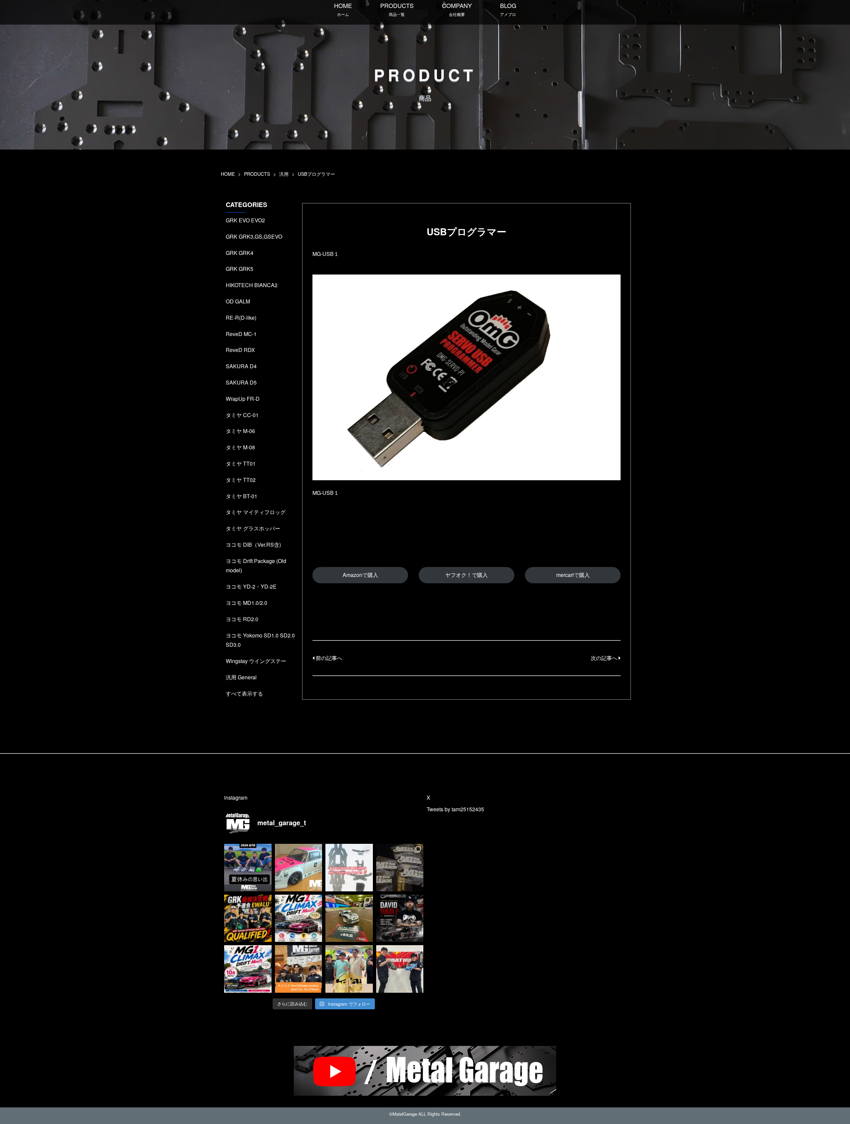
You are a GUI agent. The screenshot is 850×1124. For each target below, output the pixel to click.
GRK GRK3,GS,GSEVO (254, 236)
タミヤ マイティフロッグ (256, 512)
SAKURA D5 (241, 382)
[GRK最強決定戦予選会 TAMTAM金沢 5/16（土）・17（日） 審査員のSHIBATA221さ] (400, 969)
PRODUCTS (397, 9)
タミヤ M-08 (240, 447)
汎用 (284, 173)
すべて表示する (244, 693)
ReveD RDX (240, 350)
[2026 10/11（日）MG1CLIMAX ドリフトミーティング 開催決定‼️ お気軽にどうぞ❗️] (298, 918)
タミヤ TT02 (241, 480)
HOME (343, 9)
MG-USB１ (325, 254)
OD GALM (238, 301)
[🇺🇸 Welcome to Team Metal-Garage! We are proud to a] (400, 918)
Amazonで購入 (360, 575)
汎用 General (241, 677)
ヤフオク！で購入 (466, 575)
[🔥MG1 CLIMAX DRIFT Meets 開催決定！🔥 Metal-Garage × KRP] (248, 969)
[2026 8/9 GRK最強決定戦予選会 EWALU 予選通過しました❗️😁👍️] (248, 918)
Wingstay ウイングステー (256, 661)
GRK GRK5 (239, 269)
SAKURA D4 (241, 366)
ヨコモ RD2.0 (242, 619)
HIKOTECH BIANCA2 (252, 285)
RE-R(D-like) (241, 317)
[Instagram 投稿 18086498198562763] (349, 969)
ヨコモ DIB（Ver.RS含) (253, 544)
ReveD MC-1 (241, 334)
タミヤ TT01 (241, 463)
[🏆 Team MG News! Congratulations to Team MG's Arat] (349, 918)
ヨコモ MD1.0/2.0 (246, 603)
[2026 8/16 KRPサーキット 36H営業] (248, 867)
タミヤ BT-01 (241, 496)
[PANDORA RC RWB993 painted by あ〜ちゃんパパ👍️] (298, 867)
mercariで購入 (573, 575)
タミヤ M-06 (240, 431)
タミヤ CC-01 (242, 415)
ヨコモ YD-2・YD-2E (251, 586)
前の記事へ (328, 658)
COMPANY (457, 9)
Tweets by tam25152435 (455, 809)
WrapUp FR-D (243, 398)
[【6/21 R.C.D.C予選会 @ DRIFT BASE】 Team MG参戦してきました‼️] (298, 969)
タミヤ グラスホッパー (253, 528)
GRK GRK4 (239, 253)
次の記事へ (605, 658)
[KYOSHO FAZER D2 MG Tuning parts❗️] (349, 867)
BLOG (508, 9)
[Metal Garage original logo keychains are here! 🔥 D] (400, 867)
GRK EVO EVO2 (245, 220)
